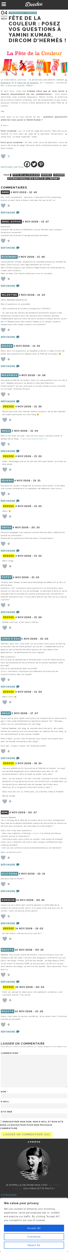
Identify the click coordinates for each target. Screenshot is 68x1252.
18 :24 (38, 763)
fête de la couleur (26, 175)
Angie (6, 430)
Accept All (34, 1228)
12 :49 (33, 192)
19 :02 (39, 928)
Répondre (8, 212)
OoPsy (7, 577)
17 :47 (34, 713)
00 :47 (32, 812)
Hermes (46, 175)
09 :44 (40, 900)
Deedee (33, 4)
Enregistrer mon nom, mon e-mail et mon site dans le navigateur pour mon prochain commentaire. (31, 1124)
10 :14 (41, 873)
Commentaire (10, 1053)
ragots (8, 949)
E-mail (6, 1101)
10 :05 (44, 638)
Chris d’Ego (11, 638)
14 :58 (42, 375)
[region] (34, 1225)
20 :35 (35, 527)
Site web (6, 1112)
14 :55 (36, 345)
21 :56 (38, 406)
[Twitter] (34, 164)
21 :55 (38, 456)
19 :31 (37, 480)
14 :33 (41, 295)
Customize (34, 1236)
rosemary (9, 256)
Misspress (10, 375)
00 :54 (40, 987)
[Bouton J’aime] (3, 156)
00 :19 (39, 949)
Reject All (34, 1245)
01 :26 (39, 1011)
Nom (4, 1091)
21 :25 (35, 577)
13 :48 (41, 256)
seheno (7, 480)
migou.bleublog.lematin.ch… (34, 439)
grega (6, 527)
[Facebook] (27, 164)
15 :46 (34, 430)
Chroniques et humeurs (22, 13)
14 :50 (38, 691)
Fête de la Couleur (28, 83)
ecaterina (9, 873)
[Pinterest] (41, 164)
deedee (7, 345)
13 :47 (45, 221)
